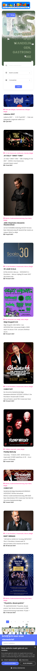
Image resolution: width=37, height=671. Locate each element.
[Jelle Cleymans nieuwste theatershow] (18, 195)
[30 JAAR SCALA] (18, 253)
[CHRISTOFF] (18, 363)
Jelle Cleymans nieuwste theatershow (14, 224)
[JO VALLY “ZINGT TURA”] (18, 140)
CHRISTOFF (8, 389)
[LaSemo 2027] (18, 100)
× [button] (35, 647)
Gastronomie (22, 54)
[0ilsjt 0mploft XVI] (18, 302)
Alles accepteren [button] (10, 663)
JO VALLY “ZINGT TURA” (13, 156)
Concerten (22, 27)
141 (23, 621)
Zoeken (18, 86)
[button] (18, 668)
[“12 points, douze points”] (18, 575)
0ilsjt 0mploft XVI (11, 322)
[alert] (18, 658)
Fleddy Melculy (10, 452)
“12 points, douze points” (14, 603)
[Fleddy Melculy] (18, 428)
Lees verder (32, 656)
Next (28, 621)
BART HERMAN (9, 536)
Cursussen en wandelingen (22, 41)
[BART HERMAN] (18, 521)
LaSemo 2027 (9, 114)
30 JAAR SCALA (10, 269)
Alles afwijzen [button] (27, 663)
